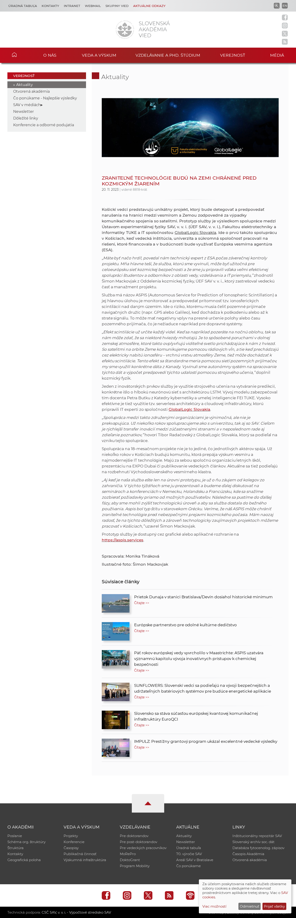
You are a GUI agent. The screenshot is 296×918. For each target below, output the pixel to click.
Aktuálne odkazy (149, 6)
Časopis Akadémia (248, 854)
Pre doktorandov (134, 836)
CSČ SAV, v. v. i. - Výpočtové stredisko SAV (76, 912)
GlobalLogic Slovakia (189, 409)
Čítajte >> (141, 603)
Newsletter (23, 111)
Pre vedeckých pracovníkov (143, 848)
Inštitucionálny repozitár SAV (257, 836)
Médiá (277, 55)
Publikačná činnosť (80, 854)
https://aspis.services (122, 540)
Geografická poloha (24, 860)
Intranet (72, 6)
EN (285, 5)
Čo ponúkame (188, 866)
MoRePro (128, 854)
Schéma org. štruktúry (26, 842)
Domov (21, 54)
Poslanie (14, 836)
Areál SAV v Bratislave (194, 860)
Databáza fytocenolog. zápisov (258, 848)
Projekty (71, 836)
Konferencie (74, 842)
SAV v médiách (27, 105)
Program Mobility (135, 866)
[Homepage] (125, 29)
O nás (49, 55)
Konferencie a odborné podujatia (43, 125)
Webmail (93, 6)
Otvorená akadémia (31, 91)
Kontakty (50, 6)
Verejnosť (232, 55)
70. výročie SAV (189, 854)
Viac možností (214, 906)
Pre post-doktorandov (138, 842)
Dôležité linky (25, 118)
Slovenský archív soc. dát (253, 842)
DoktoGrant (130, 860)
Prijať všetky (274, 906)
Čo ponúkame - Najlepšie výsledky (45, 98)
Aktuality (24, 85)
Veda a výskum (99, 55)
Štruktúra (15, 848)
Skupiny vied (117, 6)
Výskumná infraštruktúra (85, 860)
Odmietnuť (249, 906)
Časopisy (71, 848)
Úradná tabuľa (22, 6)
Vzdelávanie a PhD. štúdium (168, 55)
